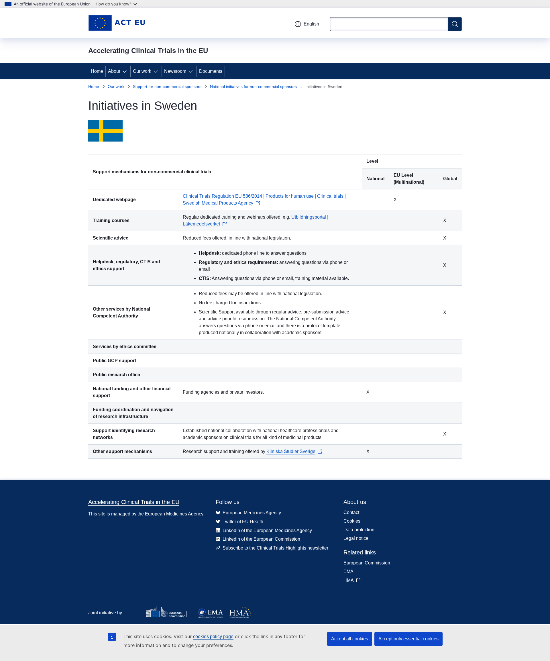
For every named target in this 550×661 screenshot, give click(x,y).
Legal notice (355, 538)
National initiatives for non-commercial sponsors (253, 86)
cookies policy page (213, 636)
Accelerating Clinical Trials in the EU (133, 502)
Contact (351, 512)
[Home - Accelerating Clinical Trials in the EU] (116, 23)
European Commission (366, 562)
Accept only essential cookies (408, 638)
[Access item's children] (125, 71)
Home (97, 71)
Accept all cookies (349, 638)
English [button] (311, 23)
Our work (142, 71)
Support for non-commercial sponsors (167, 86)
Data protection (358, 529)
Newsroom (175, 71)
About (114, 71)
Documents (210, 71)
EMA (348, 571)
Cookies (351, 521)
